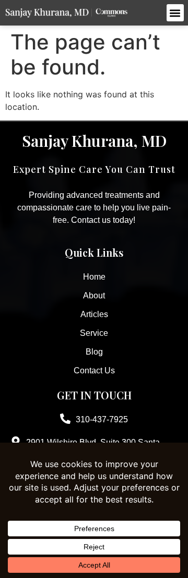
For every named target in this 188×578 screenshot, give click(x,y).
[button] (175, 12)
